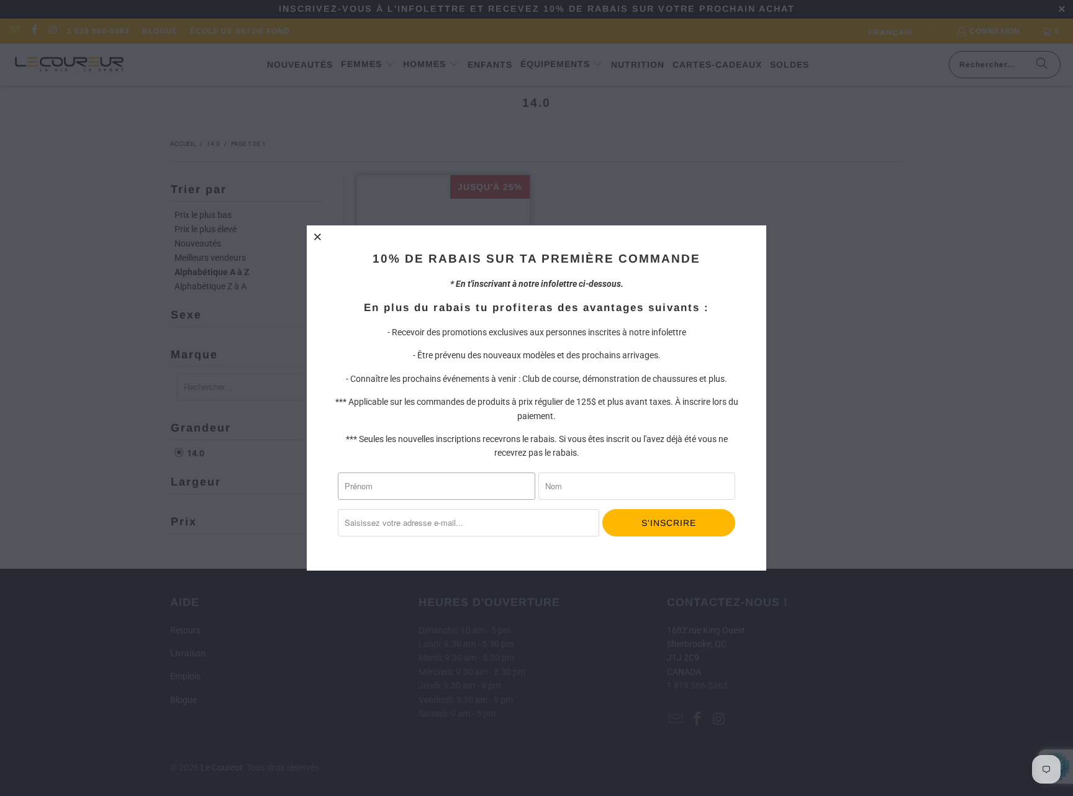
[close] (318, 236)
